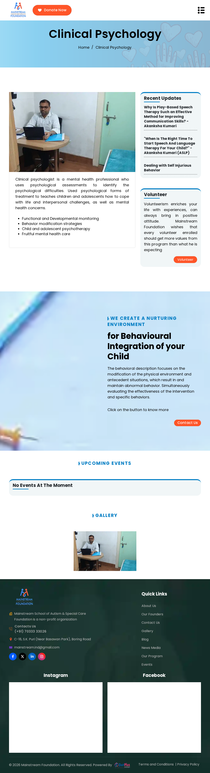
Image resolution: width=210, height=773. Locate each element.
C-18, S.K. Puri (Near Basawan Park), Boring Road (52, 639)
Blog (145, 639)
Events (147, 664)
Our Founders (152, 614)
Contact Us (151, 622)
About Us (149, 605)
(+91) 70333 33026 (30, 631)
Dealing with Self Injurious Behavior (167, 168)
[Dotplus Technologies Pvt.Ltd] (122, 765)
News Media (151, 647)
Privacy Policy (189, 764)
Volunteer (185, 259)
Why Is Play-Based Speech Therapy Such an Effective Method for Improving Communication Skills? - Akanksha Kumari (168, 116)
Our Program (152, 656)
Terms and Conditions (156, 764)
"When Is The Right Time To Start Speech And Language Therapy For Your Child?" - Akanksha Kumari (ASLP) (169, 145)
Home (83, 47)
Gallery (147, 631)
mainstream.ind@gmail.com (36, 647)
